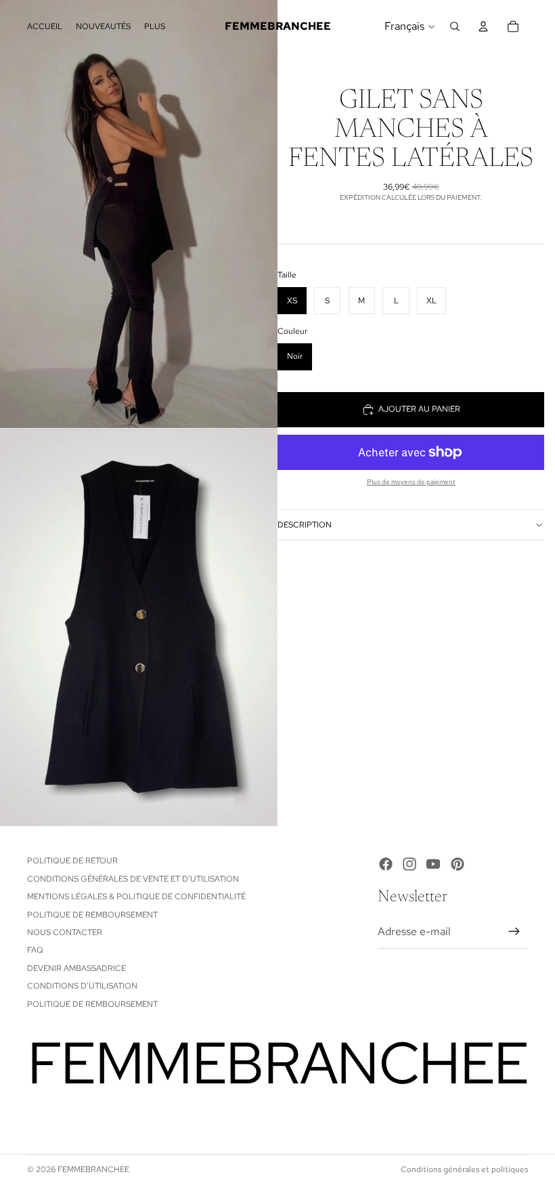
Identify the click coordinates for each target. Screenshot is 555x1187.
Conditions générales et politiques (464, 1169)
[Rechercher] (455, 26)
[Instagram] (409, 864)
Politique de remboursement (92, 914)
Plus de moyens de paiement (411, 481)
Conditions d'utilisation (82, 985)
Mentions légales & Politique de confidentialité (136, 896)
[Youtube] (433, 864)
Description (305, 524)
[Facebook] (386, 864)
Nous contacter (64, 932)
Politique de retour (72, 860)
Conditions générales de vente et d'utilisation (133, 878)
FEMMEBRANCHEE (93, 1169)
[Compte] (483, 26)
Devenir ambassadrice (76, 968)
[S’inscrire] (514, 931)
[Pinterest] (457, 864)
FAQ (35, 950)
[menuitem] (154, 26)
